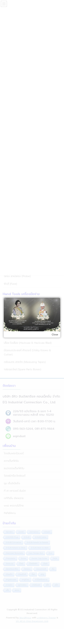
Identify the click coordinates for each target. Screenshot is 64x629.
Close (55, 334)
